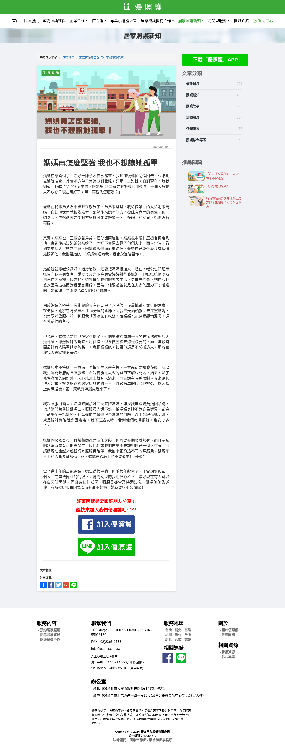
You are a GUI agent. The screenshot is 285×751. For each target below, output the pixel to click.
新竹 (178, 635)
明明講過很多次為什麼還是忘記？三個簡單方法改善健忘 (223, 202)
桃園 (168, 635)
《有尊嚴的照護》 (218, 186)
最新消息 (192, 84)
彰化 (168, 639)
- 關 (229, 630)
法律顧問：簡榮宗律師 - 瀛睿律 (142, 740)
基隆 (187, 630)
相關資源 (228, 645)
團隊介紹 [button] (241, 21)
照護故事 (68, 57)
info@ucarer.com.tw (105, 648)
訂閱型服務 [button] (217, 21)
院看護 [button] (97, 21)
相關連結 (174, 648)
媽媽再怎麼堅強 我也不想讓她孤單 (101, 57)
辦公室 (98, 682)
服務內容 (47, 623)
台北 (168, 630)
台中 (187, 635)
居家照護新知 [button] (189, 21)
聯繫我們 (101, 623)
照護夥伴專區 (196, 140)
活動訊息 (192, 117)
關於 (223, 623)
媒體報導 (192, 128)
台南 (178, 639)
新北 (178, 630)
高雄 (187, 639)
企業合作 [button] (77, 21)
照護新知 (192, 95)
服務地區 (174, 623)
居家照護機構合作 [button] (156, 21)
